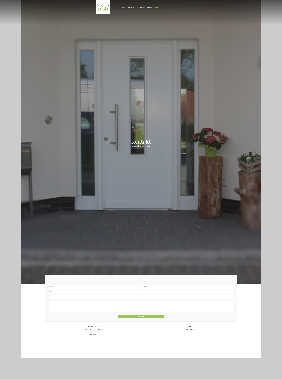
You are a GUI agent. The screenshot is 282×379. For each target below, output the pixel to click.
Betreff (50, 296)
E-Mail (50, 291)
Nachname (145, 286)
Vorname (51, 286)
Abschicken (141, 316)
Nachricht (51, 302)
